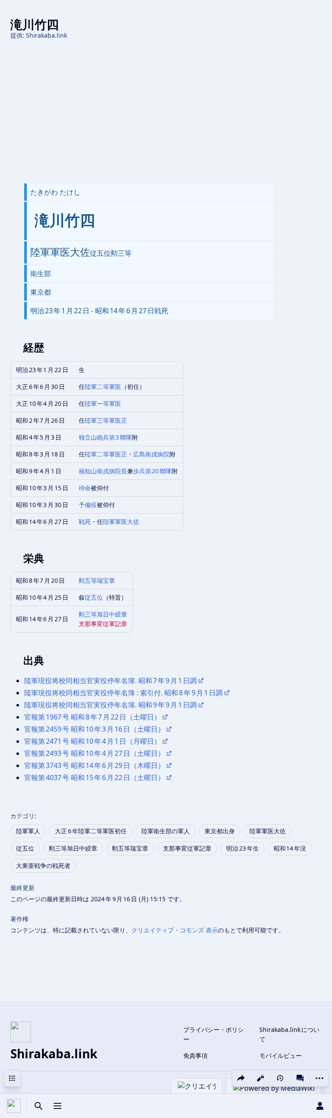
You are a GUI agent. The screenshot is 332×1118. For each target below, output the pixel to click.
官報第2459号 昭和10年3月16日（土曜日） (94, 729)
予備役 (88, 505)
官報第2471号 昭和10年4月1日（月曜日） (92, 741)
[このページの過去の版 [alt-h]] (280, 1078)
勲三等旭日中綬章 (103, 614)
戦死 (85, 521)
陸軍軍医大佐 (121, 521)
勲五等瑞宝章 (97, 580)
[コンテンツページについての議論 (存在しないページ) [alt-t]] (300, 1078)
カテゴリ (22, 816)
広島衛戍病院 (151, 454)
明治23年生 (242, 848)
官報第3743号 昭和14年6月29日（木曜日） (94, 765)
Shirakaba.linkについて (289, 1034)
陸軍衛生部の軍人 (165, 831)
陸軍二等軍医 (103, 386)
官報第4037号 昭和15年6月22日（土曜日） (94, 777)
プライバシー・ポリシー (213, 1034)
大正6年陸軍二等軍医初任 (91, 831)
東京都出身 (219, 831)
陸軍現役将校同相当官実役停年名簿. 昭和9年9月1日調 (110, 705)
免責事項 (195, 1055)
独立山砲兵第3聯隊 (105, 437)
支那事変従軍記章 (103, 624)
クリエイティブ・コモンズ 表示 (174, 930)
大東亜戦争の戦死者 (43, 865)
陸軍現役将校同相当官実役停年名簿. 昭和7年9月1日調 (110, 680)
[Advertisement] (166, 111)
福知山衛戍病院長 (103, 471)
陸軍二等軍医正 (106, 454)
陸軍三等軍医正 (106, 420)
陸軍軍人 (28, 831)
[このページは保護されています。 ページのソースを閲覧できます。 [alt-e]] (260, 1078)
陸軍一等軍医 (103, 403)
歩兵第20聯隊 (152, 471)
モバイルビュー (280, 1055)
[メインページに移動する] (13, 1106)
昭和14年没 (290, 848)
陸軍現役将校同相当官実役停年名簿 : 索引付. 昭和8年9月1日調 (123, 692)
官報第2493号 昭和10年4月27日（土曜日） (94, 753)
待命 (85, 488)
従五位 (94, 597)
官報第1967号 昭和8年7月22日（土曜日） (92, 717)
